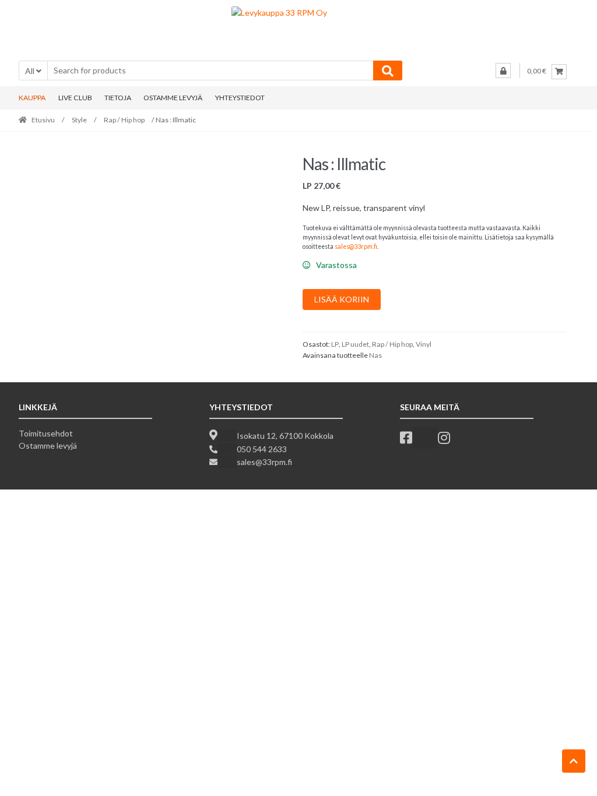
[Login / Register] (503, 70)
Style (79, 119)
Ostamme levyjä (48, 445)
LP (335, 344)
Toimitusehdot (46, 433)
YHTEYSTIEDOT (240, 97)
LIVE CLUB (75, 97)
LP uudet (355, 344)
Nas (375, 355)
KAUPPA (32, 97)
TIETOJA (117, 97)
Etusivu (43, 119)
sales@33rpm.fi (356, 246)
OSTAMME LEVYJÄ (172, 97)
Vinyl (423, 344)
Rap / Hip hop (124, 119)
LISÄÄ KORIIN (341, 299)
